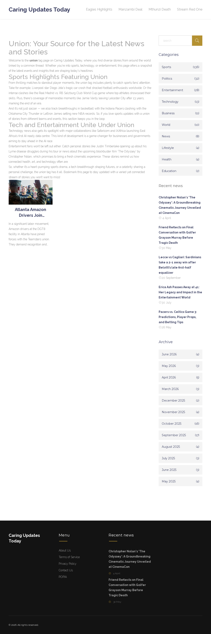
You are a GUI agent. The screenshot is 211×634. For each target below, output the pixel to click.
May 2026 (169, 366)
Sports (166, 67)
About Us (65, 550)
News (166, 136)
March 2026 (170, 389)
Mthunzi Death (160, 9)
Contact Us (66, 570)
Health (166, 159)
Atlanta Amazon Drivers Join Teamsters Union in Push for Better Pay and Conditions (30, 212)
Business (168, 113)
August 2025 (171, 447)
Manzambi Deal (130, 9)
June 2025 (169, 470)
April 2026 (169, 377)
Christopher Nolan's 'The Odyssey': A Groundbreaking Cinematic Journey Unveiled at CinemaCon (180, 205)
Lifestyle (168, 148)
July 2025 (168, 458)
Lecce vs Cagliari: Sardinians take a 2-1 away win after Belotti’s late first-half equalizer (180, 265)
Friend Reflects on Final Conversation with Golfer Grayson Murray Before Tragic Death (177, 235)
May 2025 (169, 481)
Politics (167, 78)
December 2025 (173, 400)
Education (169, 171)
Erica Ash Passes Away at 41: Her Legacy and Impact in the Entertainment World (180, 292)
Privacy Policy (67, 563)
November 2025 (173, 412)
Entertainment (172, 90)
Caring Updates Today (39, 9)
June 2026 (169, 354)
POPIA (63, 577)
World (166, 125)
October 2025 (171, 423)
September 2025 (174, 435)
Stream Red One (189, 9)
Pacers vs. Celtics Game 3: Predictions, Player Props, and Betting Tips (178, 317)
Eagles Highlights (99, 9)
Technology (170, 102)
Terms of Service (69, 557)
